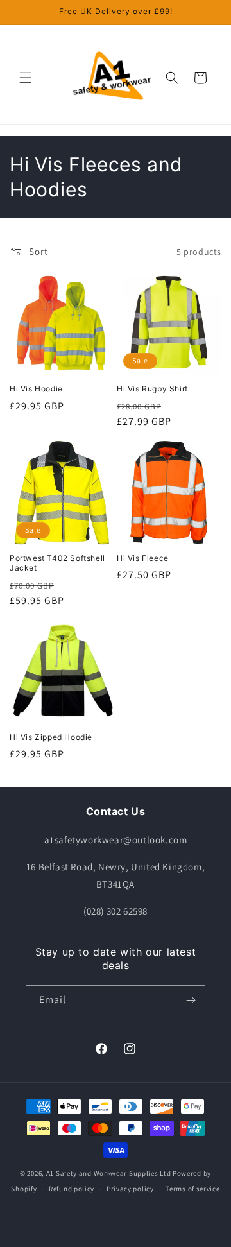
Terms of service (192, 1188)
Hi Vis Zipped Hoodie (51, 737)
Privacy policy (130, 1188)
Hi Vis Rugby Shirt (152, 388)
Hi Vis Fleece (143, 558)
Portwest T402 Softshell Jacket (57, 563)
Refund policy (71, 1188)
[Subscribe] (190, 1000)
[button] (26, 78)
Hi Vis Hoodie (36, 388)
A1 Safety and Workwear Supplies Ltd (108, 1173)
